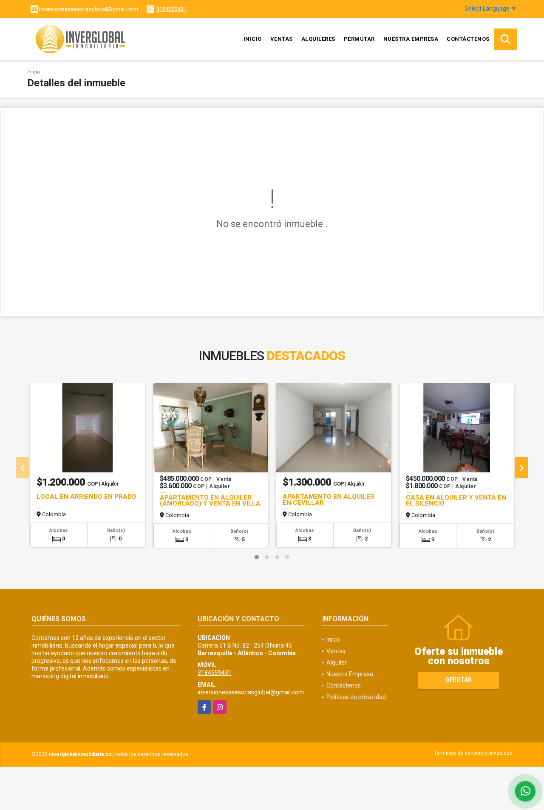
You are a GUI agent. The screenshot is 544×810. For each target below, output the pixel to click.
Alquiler (336, 662)
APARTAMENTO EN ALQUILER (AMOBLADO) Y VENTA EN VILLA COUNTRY (210, 503)
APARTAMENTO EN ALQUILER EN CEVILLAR (328, 499)
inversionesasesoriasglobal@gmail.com (251, 692)
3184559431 (171, 9)
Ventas (281, 39)
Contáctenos (468, 39)
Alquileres (318, 39)
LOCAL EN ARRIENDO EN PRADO (86, 496)
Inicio (253, 39)
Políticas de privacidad (356, 696)
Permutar (359, 39)
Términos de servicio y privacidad (473, 753)
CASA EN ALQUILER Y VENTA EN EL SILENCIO (456, 500)
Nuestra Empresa (411, 39)
